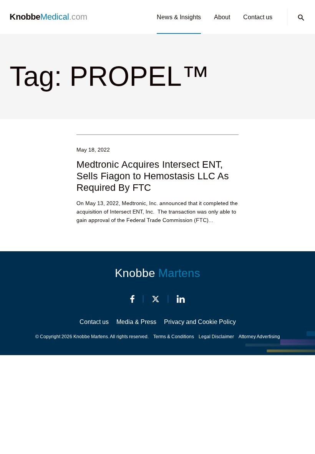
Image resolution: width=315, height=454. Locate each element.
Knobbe (157, 273)
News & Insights (179, 17)
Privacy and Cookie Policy (200, 322)
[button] (301, 17)
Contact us (257, 17)
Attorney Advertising (259, 336)
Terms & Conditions (173, 336)
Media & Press (136, 322)
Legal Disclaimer (216, 336)
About (222, 17)
